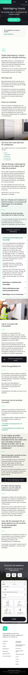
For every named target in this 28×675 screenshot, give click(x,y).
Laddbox (4, 646)
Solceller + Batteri (7, 612)
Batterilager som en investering (13, 294)
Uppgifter (14, 584)
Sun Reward (7, 159)
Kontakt (17, 661)
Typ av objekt (5, 586)
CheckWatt (7, 154)
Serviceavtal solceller (7, 656)
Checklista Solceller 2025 (19, 651)
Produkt (4, 597)
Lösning (3, 584)
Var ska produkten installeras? (9, 592)
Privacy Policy (23, 671)
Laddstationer (5, 641)
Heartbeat (7, 156)
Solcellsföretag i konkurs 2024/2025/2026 (20, 645)
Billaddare (19, 605)
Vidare (14, 619)
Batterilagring (20, 612)
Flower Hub (7, 158)
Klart (25, 584)
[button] (14, 239)
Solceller (8, 605)
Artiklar (17, 659)
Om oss (17, 656)
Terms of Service (14, 672)
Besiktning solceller (6, 653)
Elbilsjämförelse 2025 (20, 654)
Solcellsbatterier (6, 648)
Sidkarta (17, 664)
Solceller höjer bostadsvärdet (18, 642)
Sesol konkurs (18, 648)
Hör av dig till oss (8, 34)
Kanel (5, 153)
